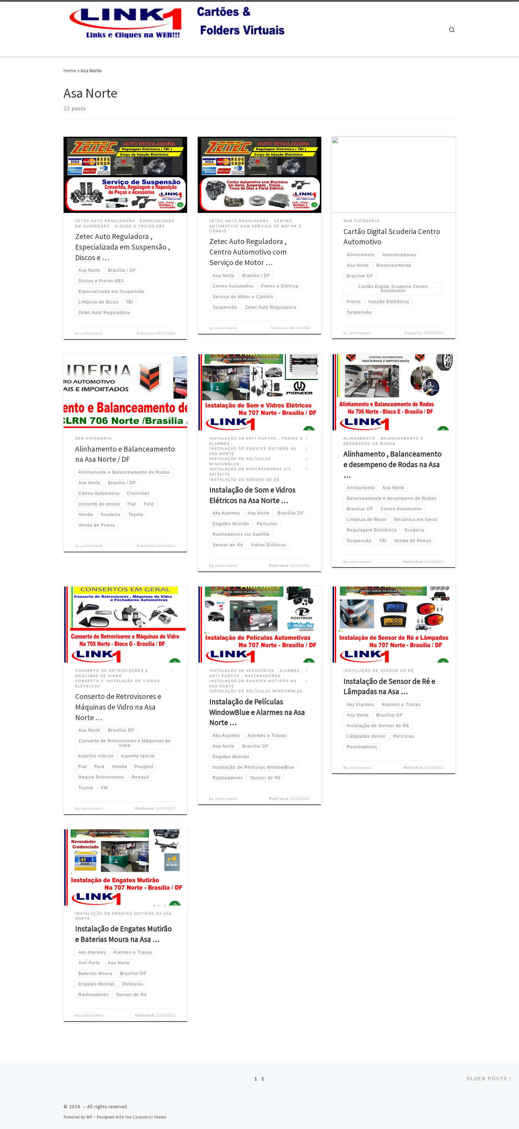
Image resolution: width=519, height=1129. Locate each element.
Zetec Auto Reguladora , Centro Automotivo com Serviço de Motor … (248, 252)
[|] (177, 28)
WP (89, 1117)
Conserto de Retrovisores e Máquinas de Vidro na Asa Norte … (118, 707)
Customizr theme (149, 1117)
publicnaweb (92, 333)
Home (70, 70)
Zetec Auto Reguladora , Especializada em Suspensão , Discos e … (122, 247)
